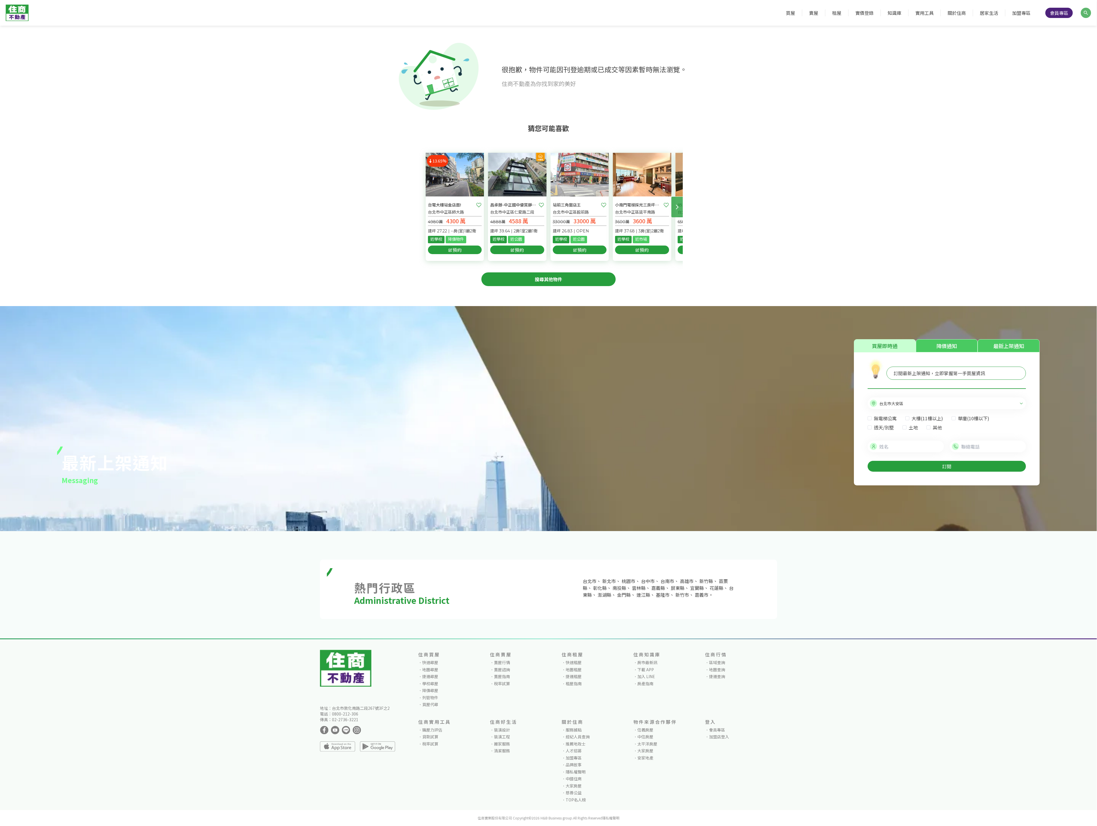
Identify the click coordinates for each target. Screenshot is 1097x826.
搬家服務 (502, 744)
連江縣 (643, 594)
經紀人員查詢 (578, 736)
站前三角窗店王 (567, 205)
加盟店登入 (719, 736)
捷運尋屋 (430, 676)
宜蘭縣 (697, 587)
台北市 (589, 581)
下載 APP (645, 669)
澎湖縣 (604, 594)
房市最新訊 (647, 662)
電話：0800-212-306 (339, 714)
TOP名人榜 (576, 800)
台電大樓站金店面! (444, 205)
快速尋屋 (430, 662)
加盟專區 (1021, 12)
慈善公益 (574, 792)
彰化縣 (600, 587)
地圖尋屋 (430, 669)
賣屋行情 (502, 662)
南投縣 (619, 587)
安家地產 (645, 758)
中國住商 (574, 778)
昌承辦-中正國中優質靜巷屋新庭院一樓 (513, 205)
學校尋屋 (430, 683)
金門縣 (624, 594)
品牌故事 (574, 764)
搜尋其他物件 (548, 279)
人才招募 (574, 750)
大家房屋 (574, 786)
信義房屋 (645, 730)
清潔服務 (502, 750)
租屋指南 (574, 683)
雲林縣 (639, 587)
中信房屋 (645, 736)
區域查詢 (717, 662)
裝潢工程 (502, 736)
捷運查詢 (717, 676)
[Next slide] (677, 207)
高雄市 (687, 581)
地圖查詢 (717, 669)
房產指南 (645, 683)
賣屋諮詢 (502, 669)
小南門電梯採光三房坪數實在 (638, 205)
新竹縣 (706, 581)
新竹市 (682, 594)
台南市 (667, 581)
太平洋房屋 (647, 744)
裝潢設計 (502, 730)
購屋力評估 (432, 730)
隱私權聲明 (576, 772)
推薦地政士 (576, 744)
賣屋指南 (502, 676)
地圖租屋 (574, 669)
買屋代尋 (430, 704)
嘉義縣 (658, 587)
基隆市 (663, 594)
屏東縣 (677, 587)
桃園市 (628, 581)
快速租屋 (574, 662)
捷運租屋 (574, 676)
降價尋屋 (430, 690)
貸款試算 (430, 736)
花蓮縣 (716, 587)
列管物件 (430, 697)
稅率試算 (502, 683)
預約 (457, 249)
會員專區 (1059, 12)
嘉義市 (701, 594)
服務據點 (574, 730)
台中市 (648, 581)
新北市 (609, 581)
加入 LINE (646, 676)
